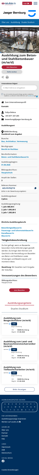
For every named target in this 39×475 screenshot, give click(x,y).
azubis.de (31, 96)
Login (25, 3)
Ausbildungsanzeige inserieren (14, 419)
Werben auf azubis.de (10, 422)
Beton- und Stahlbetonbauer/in (15, 157)
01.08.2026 (5, 165)
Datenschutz (7, 453)
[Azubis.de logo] (9, 3)
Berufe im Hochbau (9, 149)
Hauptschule (6, 172)
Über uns (5, 22)
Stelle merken (12, 72)
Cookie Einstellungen (10, 470)
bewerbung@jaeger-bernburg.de (18, 119)
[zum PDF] (7, 77)
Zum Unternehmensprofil (15, 102)
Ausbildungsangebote (19, 303)
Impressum (6, 447)
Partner (5, 433)
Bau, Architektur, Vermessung (14, 141)
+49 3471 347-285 (12, 116)
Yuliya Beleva (10, 112)
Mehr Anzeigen (19, 389)
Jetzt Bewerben (12, 67)
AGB (3, 450)
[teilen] (3, 77)
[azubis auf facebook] (3, 461)
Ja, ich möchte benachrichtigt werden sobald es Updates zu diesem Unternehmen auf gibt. (20, 94)
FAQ (3, 439)
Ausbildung (15, 22)
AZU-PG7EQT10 (8, 188)
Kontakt (5, 436)
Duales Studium (27, 22)
